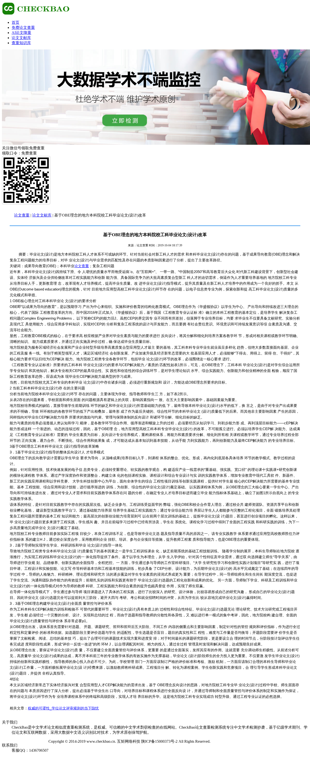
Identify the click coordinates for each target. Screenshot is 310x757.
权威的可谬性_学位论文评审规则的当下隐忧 (63, 708)
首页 (15, 22)
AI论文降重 (21, 33)
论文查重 (22, 215)
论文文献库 (21, 38)
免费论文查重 (23, 27)
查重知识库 (21, 43)
